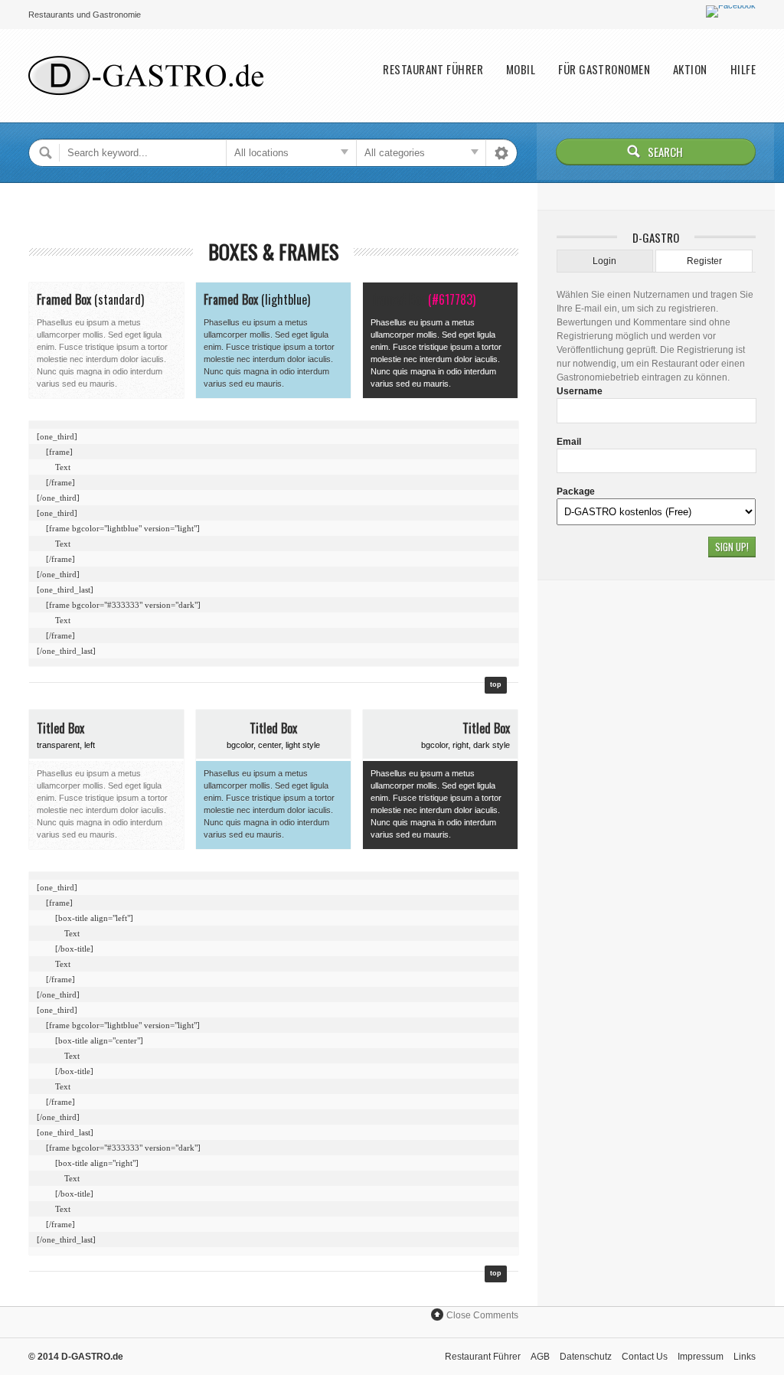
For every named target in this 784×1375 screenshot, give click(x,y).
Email (569, 441)
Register (704, 261)
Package (576, 491)
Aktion (690, 69)
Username (580, 391)
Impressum (701, 1356)
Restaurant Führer (433, 69)
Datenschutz (586, 1356)
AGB (540, 1356)
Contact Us (645, 1356)
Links (744, 1356)
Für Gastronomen (604, 69)
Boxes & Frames (273, 251)
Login (604, 261)
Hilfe (743, 69)
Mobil (520, 69)
